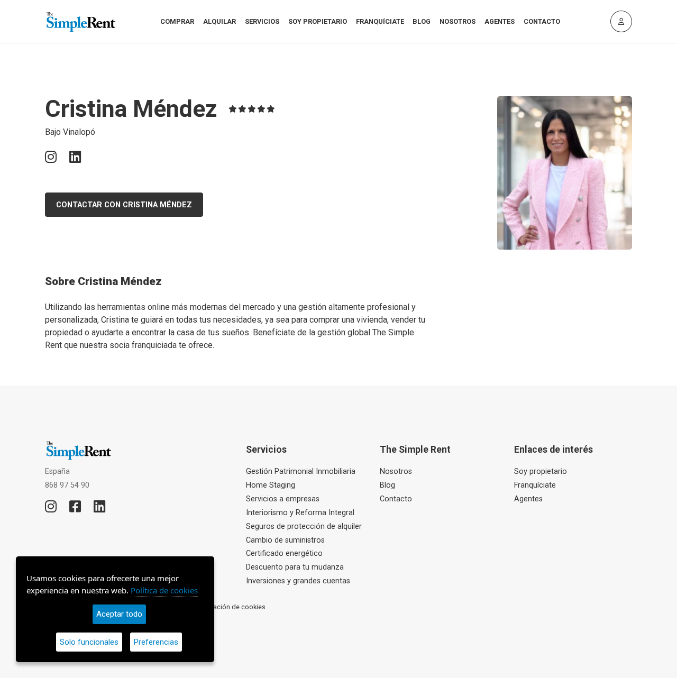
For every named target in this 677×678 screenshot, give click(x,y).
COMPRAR (177, 21)
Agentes (528, 498)
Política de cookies (164, 590)
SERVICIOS (262, 21)
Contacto (396, 498)
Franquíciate (535, 485)
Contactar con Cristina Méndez (124, 204)
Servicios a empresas (282, 498)
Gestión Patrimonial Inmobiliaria (300, 471)
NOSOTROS (457, 21)
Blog (387, 485)
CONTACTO (542, 21)
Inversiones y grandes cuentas (298, 580)
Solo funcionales (89, 642)
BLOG (422, 21)
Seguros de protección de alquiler (304, 526)
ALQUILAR (219, 21)
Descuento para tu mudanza (295, 567)
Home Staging (270, 485)
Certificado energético (284, 553)
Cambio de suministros (285, 540)
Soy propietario (540, 471)
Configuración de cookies (226, 607)
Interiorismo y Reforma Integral (300, 512)
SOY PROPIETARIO (317, 21)
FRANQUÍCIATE (380, 21)
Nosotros (396, 471)
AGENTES (499, 21)
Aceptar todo (119, 614)
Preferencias (156, 642)
